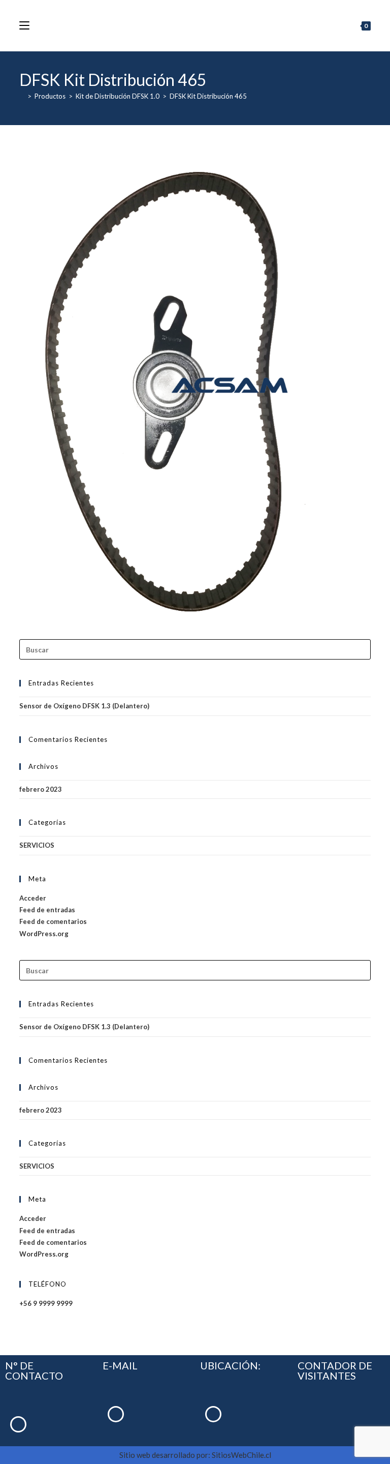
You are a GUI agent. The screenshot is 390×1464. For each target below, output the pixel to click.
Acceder (32, 898)
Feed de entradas (47, 910)
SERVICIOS (36, 845)
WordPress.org (44, 934)
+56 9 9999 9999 (46, 1303)
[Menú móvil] (24, 25)
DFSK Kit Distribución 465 (208, 96)
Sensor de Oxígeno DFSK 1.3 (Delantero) (84, 706)
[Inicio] (21, 96)
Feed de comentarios (53, 921)
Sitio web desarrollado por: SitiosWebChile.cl (195, 1454)
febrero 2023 (40, 789)
